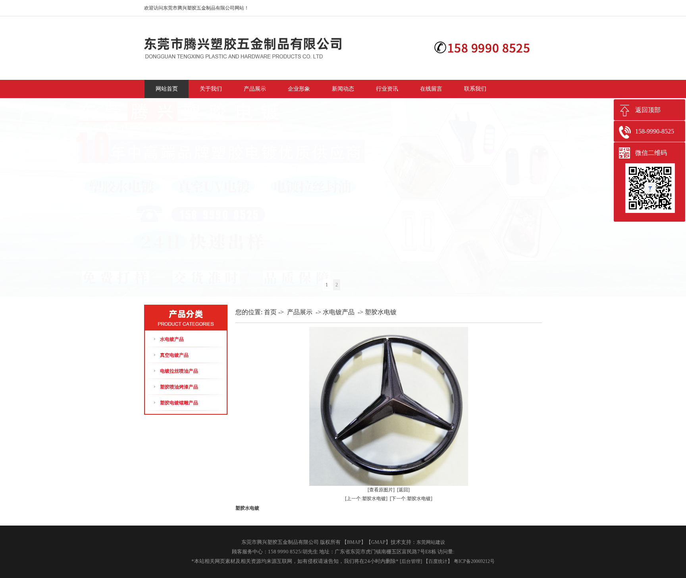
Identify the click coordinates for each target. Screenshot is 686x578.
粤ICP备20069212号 (474, 561)
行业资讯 (387, 89)
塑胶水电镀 (381, 312)
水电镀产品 (172, 339)
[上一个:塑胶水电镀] (366, 498)
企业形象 (299, 89)
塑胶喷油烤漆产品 (179, 387)
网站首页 (167, 89)
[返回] (403, 490)
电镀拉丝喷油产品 (179, 371)
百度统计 (437, 561)
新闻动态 (343, 89)
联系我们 (475, 89)
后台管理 (410, 561)
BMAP (354, 542)
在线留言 (431, 89)
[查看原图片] (381, 490)
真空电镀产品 (174, 355)
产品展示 (255, 89)
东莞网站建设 (430, 542)
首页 (270, 312)
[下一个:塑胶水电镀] (411, 498)
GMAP (378, 542)
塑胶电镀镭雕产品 (179, 403)
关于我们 (211, 89)
